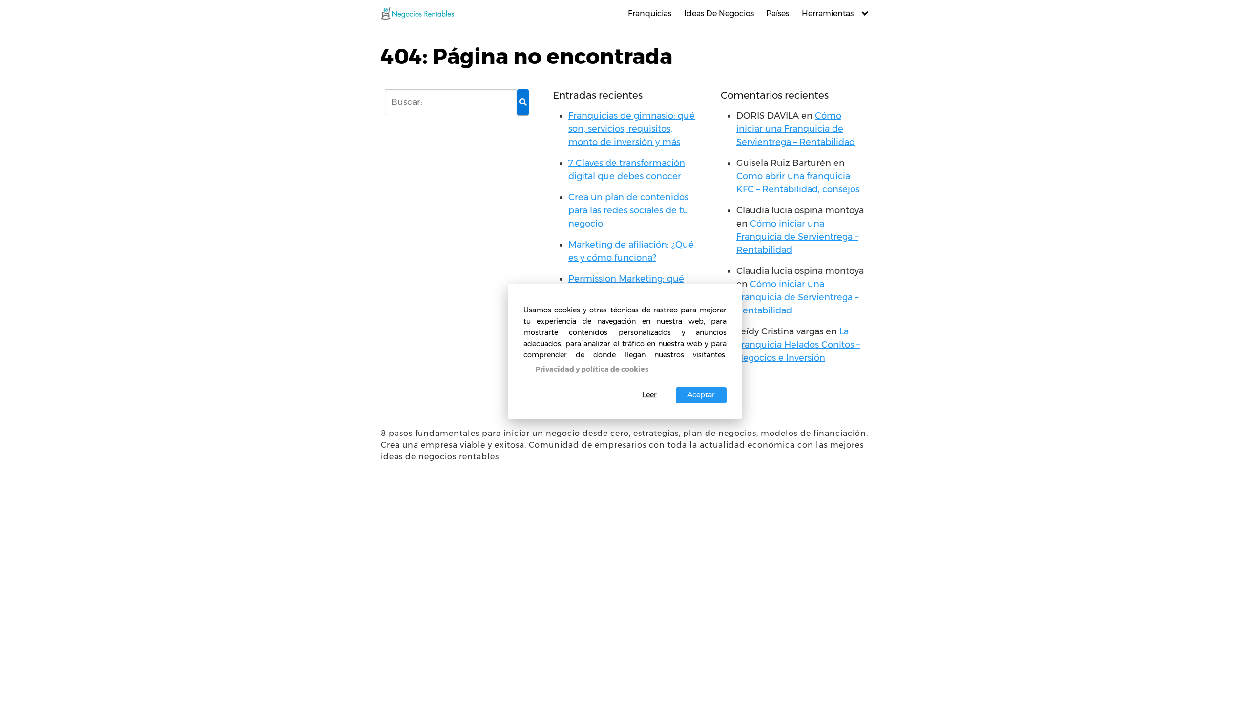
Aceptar (701, 395)
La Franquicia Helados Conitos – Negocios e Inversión (798, 344)
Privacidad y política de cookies (591, 369)
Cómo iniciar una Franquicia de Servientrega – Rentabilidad (795, 128)
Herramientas (828, 13)
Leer (649, 395)
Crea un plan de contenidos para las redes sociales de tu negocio (628, 210)
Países (777, 13)
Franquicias (649, 13)
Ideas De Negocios (719, 13)
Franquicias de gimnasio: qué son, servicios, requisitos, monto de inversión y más (631, 128)
